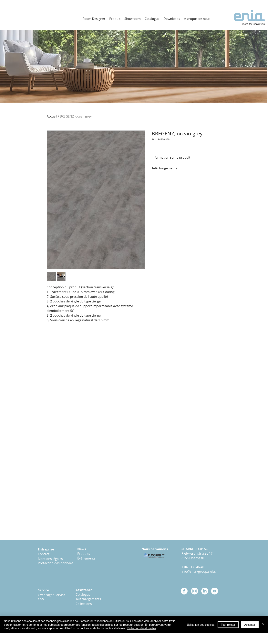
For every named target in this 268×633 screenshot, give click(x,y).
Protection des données (141, 628)
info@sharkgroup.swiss (198, 571)
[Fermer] (263, 624)
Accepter (249, 625)
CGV (41, 599)
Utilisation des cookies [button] (200, 625)
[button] (171, 19)
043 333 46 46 (194, 567)
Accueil (52, 116)
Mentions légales (51, 559)
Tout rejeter (228, 625)
